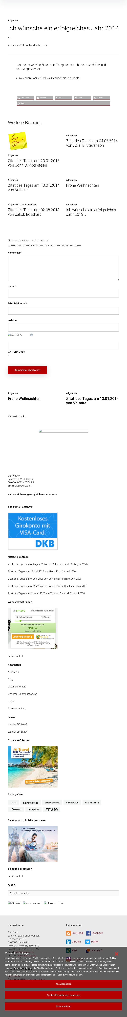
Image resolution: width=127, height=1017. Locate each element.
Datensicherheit (17, 686)
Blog (10, 679)
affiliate (14, 803)
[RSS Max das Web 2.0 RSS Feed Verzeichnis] (33, 903)
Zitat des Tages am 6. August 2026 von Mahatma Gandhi (39, 564)
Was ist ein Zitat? (17, 731)
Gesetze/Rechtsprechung (22, 693)
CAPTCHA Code (16, 351)
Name (12, 286)
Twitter (95, 941)
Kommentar (15, 252)
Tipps (11, 701)
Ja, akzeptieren (64, 983)
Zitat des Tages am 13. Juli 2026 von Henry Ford (34, 571)
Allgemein (13, 20)
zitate (51, 809)
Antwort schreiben (36, 45)
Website (12, 320)
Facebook (97, 933)
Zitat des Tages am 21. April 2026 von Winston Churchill (38, 593)
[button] (25, 98)
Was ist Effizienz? (17, 724)
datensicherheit (52, 803)
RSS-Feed (77, 933)
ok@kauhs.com (23, 485)
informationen (16, 809)
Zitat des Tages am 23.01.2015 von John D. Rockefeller (34, 163)
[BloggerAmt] (54, 903)
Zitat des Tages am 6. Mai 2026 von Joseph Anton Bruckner (41, 586)
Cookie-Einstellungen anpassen (63, 995)
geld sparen (72, 802)
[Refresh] (31, 334)
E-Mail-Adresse (17, 303)
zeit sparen (33, 809)
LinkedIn (76, 941)
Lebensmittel (15, 656)
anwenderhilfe (30, 802)
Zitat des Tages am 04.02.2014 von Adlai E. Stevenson (92, 143)
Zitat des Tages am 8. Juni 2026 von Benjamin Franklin (38, 578)
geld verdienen (92, 803)
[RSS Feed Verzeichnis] (15, 903)
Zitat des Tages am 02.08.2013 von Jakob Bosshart (34, 212)
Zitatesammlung (28, 204)
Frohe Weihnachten (82, 185)
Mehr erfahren (63, 1006)
